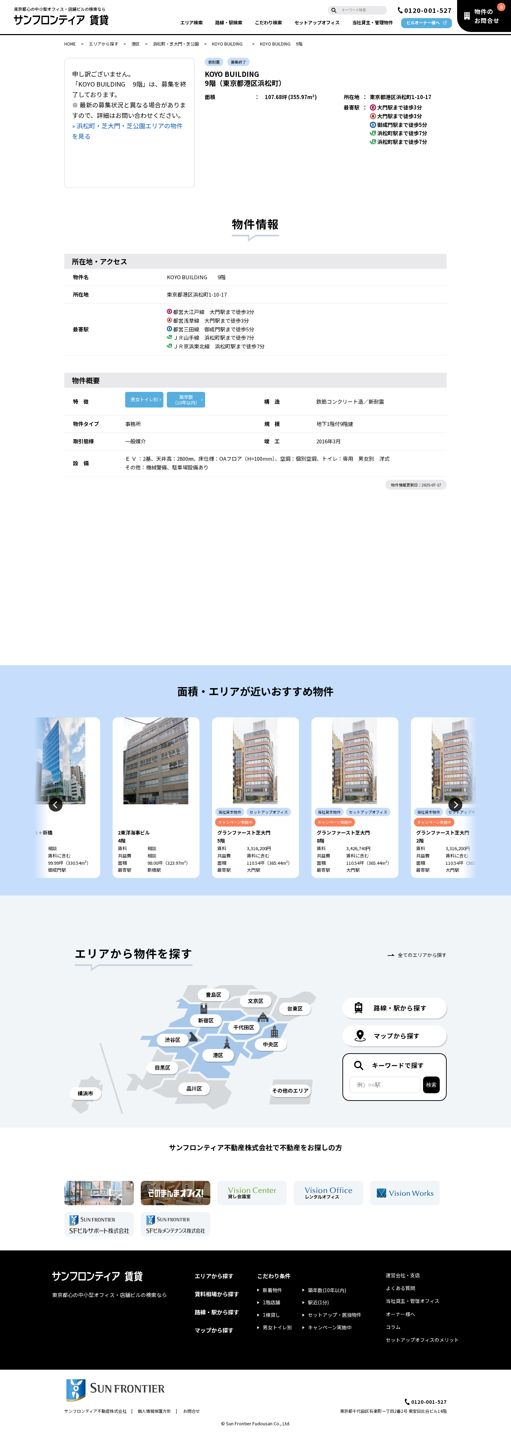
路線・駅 (228, 22)
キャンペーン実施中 (329, 1327)
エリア (191, 22)
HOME (70, 44)
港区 (135, 44)
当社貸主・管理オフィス (412, 1300)
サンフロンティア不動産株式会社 (95, 1411)
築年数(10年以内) (327, 1290)
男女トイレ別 (144, 399)
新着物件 (272, 1290)
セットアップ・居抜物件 (335, 1314)
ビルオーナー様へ (423, 22)
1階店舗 (271, 1302)
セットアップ (317, 22)
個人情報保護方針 (154, 1411)
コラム (393, 1326)
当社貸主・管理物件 (372, 22)
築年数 (186, 400)
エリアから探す (103, 44)
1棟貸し (271, 1314)
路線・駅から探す (217, 1312)
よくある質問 (400, 1287)
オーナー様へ (400, 1314)
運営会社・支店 (403, 1275)
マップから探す (214, 1330)
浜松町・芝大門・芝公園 (176, 44)
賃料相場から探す (217, 1294)
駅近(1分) (318, 1302)
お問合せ (191, 1411)
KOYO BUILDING (229, 44)
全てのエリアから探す (422, 954)
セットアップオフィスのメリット (422, 1339)
